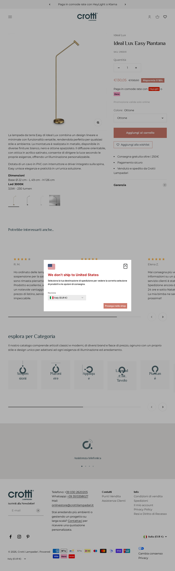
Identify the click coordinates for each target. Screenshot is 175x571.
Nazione (52, 293)
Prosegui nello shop (115, 305)
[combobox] (58, 297)
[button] (125, 266)
